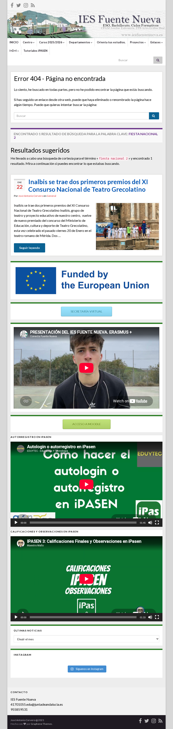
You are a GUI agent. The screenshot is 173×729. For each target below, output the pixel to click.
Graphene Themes (41, 723)
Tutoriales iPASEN (35, 50)
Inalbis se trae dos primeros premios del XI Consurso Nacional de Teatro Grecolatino (88, 185)
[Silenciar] (150, 522)
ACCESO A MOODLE (86, 424)
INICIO (13, 42)
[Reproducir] (16, 522)
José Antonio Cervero (30, 195)
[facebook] (12, 4)
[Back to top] (163, 719)
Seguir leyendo (29, 248)
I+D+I (13, 50)
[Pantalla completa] (157, 522)
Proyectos (137, 42)
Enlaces (155, 42)
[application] (86, 484)
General (51, 195)
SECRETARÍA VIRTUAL (86, 311)
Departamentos (80, 42)
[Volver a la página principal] (86, 24)
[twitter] (18, 4)
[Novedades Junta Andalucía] (33, 4)
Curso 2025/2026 (51, 42)
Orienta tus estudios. (111, 42)
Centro (28, 42)
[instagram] (26, 4)
